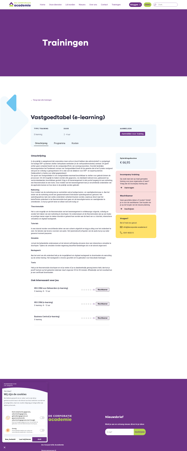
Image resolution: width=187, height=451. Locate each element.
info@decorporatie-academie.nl (135, 227)
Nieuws (82, 4)
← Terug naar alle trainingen (41, 100)
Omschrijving (41, 143)
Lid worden (70, 4)
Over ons (93, 4)
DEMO (147, 4)
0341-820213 (128, 233)
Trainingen (116, 4)
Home (42, 4)
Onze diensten (55, 4)
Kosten (75, 143)
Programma (59, 143)
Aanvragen (129, 188)
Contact (104, 4)
